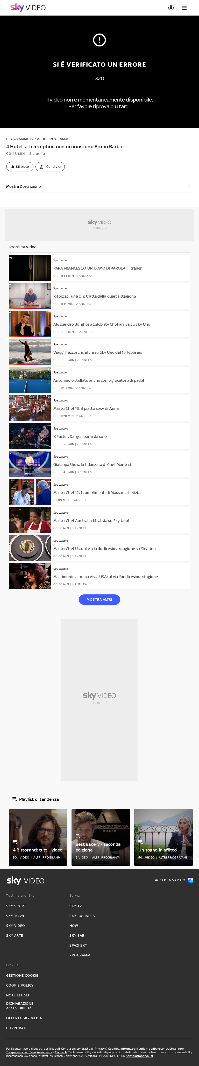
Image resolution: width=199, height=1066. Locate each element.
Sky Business (82, 916)
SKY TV (75, 906)
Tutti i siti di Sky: (20, 895)
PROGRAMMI (80, 955)
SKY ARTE (14, 935)
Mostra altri (99, 599)
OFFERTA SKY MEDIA (24, 1018)
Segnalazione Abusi (139, 1056)
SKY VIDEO (15, 926)
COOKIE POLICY (20, 985)
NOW (73, 926)
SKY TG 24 (15, 916)
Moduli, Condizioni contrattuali (72, 1048)
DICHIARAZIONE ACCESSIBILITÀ (19, 1006)
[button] (19, 166)
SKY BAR (76, 935)
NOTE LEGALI (17, 995)
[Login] (171, 8)
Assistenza (44, 1052)
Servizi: (75, 895)
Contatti (61, 1052)
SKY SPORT (16, 906)
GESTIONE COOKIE (22, 975)
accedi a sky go (170, 880)
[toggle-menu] (184, 8)
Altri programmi (53, 139)
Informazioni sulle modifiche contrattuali (148, 1048)
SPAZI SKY (78, 945)
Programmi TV (20, 139)
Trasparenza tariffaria (21, 1052)
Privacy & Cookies (107, 1048)
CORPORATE (16, 1028)
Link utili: (14, 965)
